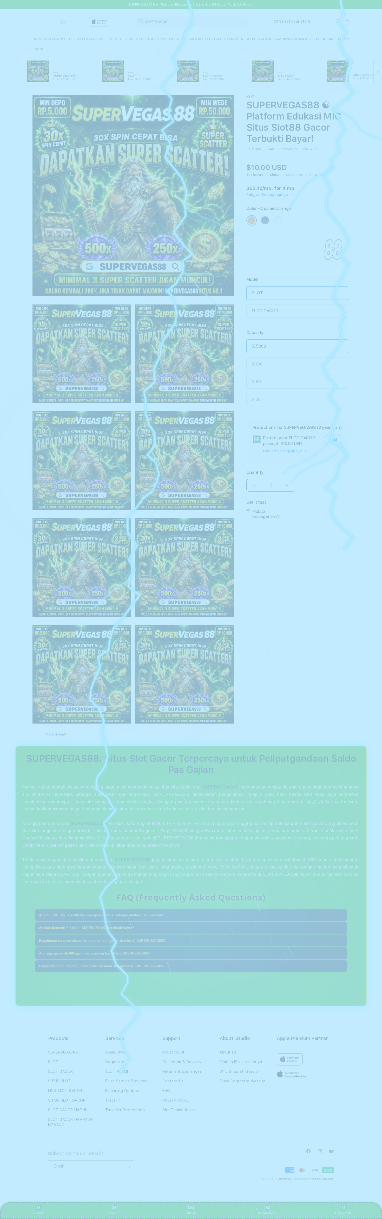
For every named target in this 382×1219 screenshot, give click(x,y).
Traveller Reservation (125, 1110)
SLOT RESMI (323, 39)
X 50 (256, 381)
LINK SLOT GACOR (144, 39)
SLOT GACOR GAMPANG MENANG (278, 39)
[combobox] (191, 21)
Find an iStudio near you (242, 1062)
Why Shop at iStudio (239, 1071)
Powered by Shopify (318, 1179)
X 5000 (259, 346)
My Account (173, 1052)
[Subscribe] (128, 1166)
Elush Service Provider (126, 1081)
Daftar (191, 1213)
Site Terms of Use (179, 1110)
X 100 (257, 364)
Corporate (114, 1062)
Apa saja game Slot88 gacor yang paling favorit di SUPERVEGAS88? (94, 953)
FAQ (166, 1091)
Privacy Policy (175, 1100)
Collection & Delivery (182, 1062)
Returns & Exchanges (182, 1071)
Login (115, 1213)
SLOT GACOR (88, 39)
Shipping (277, 175)
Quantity (255, 472)
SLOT (69, 39)
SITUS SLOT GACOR (182, 39)
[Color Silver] (277, 220)
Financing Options (122, 1091)
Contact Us (173, 1081)
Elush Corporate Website (243, 1081)
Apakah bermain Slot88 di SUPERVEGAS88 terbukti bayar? (86, 928)
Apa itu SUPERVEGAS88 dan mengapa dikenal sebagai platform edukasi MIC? (102, 915)
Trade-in (113, 1100)
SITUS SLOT (114, 39)
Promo (38, 1213)
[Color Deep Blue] (265, 220)
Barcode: (286, 149)
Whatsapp (267, 1213)
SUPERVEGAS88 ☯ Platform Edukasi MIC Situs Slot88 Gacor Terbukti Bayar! (191, 4)
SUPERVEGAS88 (47, 39)
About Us (228, 1052)
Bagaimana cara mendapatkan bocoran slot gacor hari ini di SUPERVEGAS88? (102, 941)
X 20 (256, 399)
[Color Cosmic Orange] (251, 220)
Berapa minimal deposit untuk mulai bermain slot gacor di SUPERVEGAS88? (101, 966)
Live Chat (343, 1213)
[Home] (50, 22)
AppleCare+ (116, 1052)
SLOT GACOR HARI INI (223, 39)
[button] (47, 39)
